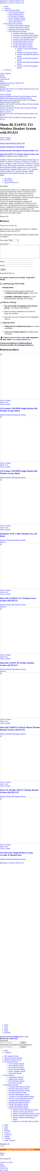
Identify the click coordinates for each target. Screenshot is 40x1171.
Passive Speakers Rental (17, 18)
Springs (21, 173)
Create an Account (6, 1162)
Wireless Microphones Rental (23, 47)
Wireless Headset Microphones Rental (20, 160)
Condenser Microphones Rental (19, 26)
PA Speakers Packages (16, 16)
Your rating (4, 240)
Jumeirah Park (5, 169)
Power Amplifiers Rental (17, 20)
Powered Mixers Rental (16, 1081)
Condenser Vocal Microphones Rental (25, 35)
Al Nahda (32, 162)
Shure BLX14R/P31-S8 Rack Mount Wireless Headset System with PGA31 (20, 728)
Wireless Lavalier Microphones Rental (26, 1121)
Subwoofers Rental (15, 22)
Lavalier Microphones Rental (22, 45)
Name (2, 261)
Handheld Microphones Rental (23, 41)
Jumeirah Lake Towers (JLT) (26, 167)
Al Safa (14, 163)
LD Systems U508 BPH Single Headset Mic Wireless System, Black (19, 472)
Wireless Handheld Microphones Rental (26, 1114)
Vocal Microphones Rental (17, 31)
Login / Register (9, 1140)
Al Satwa (20, 163)
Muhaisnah (3, 173)
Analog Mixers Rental (16, 1077)
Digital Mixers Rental (16, 1079)
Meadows (25, 171)
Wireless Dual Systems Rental (27, 52)
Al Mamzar (24, 162)
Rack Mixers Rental (15, 1083)
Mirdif (31, 171)
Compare (7, 1138)
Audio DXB (13, 1039)
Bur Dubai (3, 165)
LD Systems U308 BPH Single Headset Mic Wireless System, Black (19, 409)
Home (2, 96)
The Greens (29, 173)
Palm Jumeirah (13, 173)
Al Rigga (7, 163)
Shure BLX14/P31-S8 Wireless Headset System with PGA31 (17, 664)
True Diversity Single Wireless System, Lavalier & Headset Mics (16, 854)
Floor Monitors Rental (16, 14)
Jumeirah (29, 165)
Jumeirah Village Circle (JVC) (20, 169)
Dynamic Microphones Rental (19, 27)
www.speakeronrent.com (21, 339)
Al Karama (16, 162)
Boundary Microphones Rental (23, 33)
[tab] (8, 179)
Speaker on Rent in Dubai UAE (11, 1037)
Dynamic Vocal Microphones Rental (25, 37)
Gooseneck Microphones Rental (23, 39)
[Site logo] (12, 1)
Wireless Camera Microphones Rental (25, 1110)
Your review (5, 244)
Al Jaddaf (8, 162)
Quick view (4, 402)
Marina (18, 171)
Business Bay (12, 165)
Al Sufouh (27, 163)
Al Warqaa (35, 163)
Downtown (22, 165)
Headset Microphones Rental (22, 43)
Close (2, 1146)
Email (2, 265)
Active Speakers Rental (16, 12)
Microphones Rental (12, 96)
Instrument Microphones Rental (19, 29)
